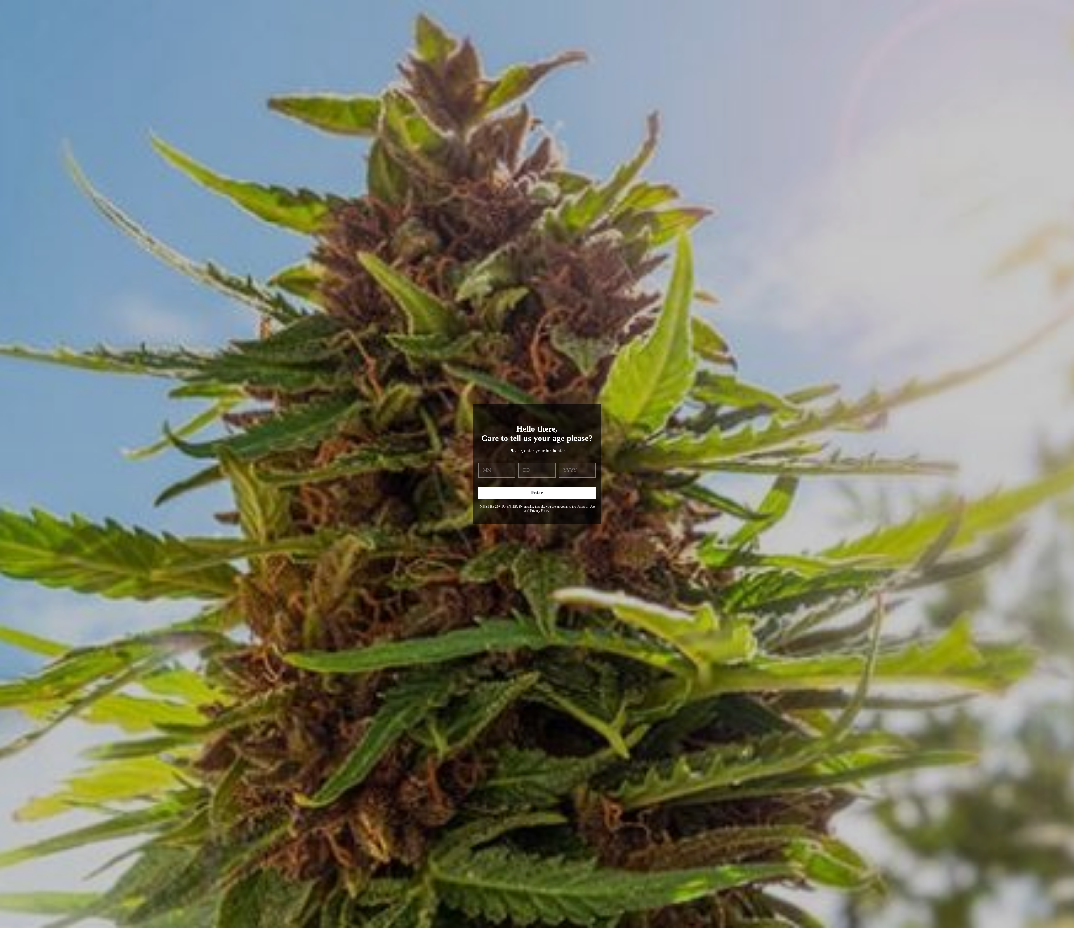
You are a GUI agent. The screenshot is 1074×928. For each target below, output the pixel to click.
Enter (537, 492)
